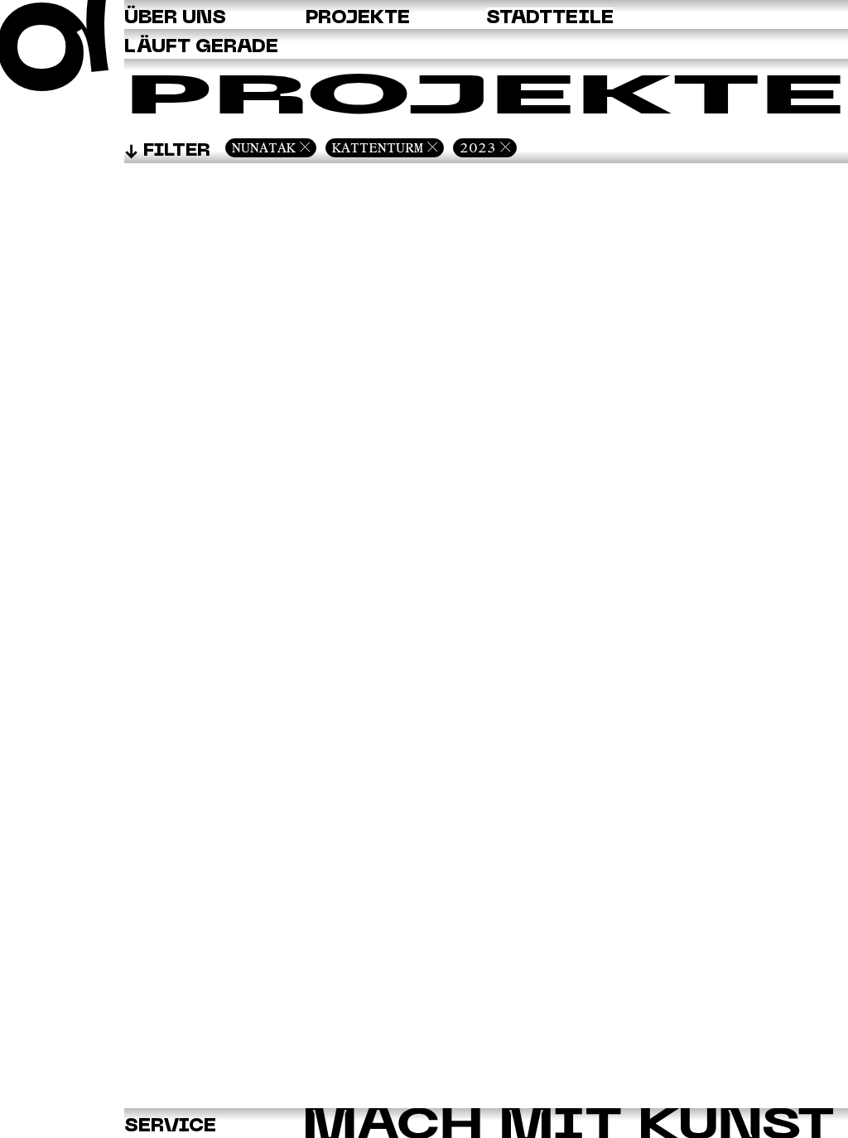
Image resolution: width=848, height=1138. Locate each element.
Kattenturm (377, 147)
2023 (478, 147)
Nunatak (264, 147)
